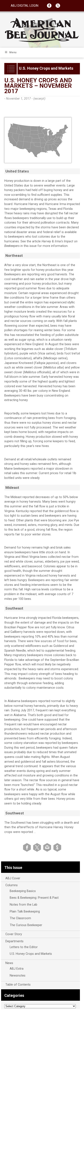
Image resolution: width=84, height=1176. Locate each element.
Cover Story (13, 934)
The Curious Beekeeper (26, 925)
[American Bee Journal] (42, 41)
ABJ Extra (16, 969)
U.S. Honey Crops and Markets (31, 954)
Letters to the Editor (24, 947)
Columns (11, 885)
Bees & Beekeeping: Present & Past (34, 898)
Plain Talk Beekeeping (25, 911)
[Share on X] (37, 847)
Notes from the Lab (23, 904)
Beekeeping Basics (23, 891)
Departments (14, 941)
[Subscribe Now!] (57, 847)
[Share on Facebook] (27, 847)
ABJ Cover (12, 878)
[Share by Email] (48, 847)
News (9, 963)
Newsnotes (17, 975)
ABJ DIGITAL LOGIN (24, 6)
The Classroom (20, 918)
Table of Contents (18, 984)
